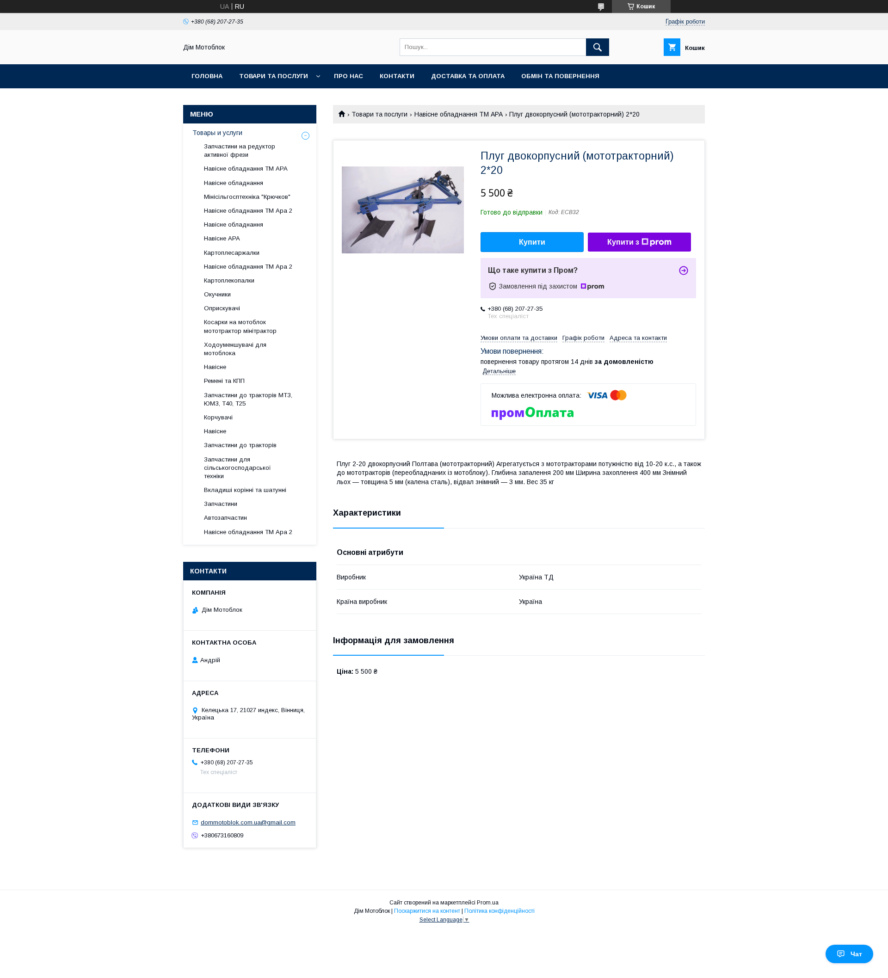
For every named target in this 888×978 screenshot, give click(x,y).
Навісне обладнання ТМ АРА (458, 114)
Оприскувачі (222, 308)
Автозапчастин (225, 517)
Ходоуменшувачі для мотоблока (235, 349)
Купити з (623, 242)
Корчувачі (218, 417)
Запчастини (220, 503)
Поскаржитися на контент (427, 911)
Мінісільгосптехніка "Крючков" (247, 196)
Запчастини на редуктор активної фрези (239, 150)
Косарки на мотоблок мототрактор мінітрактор (240, 326)
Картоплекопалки (229, 280)
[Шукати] (597, 47)
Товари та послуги (273, 76)
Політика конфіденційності (499, 911)
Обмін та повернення (560, 76)
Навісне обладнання (233, 182)
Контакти (397, 76)
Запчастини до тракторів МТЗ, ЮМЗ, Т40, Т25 (248, 399)
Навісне (215, 366)
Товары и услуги (217, 132)
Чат (856, 954)
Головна (206, 76)
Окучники (217, 294)
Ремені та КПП (224, 380)
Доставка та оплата (468, 76)
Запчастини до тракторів (240, 445)
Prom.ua (488, 902)
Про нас (348, 76)
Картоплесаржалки (231, 252)
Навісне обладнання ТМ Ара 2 (248, 210)
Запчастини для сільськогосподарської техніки (237, 468)
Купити (532, 242)
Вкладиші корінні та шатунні (245, 489)
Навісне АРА (222, 238)
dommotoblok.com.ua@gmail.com (248, 822)
